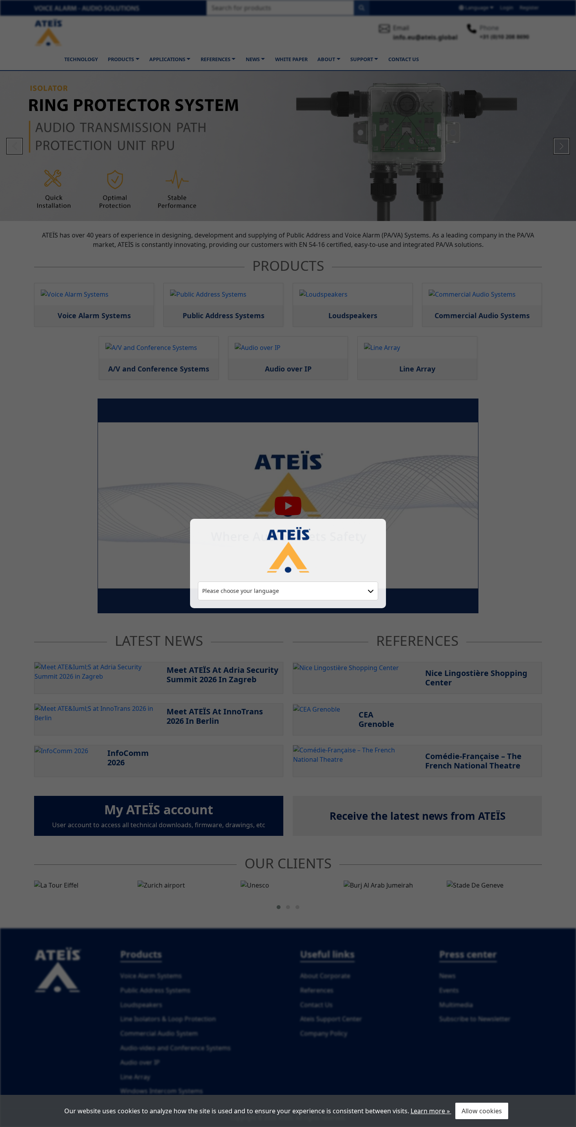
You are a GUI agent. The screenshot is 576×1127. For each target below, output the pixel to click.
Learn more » (431, 1111)
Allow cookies (482, 1111)
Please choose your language (240, 590)
